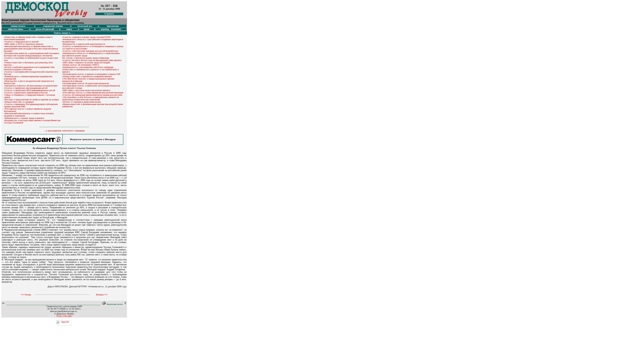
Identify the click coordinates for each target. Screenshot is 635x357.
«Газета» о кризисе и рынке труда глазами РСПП (86, 37)
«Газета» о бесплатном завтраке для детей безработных (90, 51)
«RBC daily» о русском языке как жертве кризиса (86, 90)
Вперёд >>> (101, 295)
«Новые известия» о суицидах (19, 102)
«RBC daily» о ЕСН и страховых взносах (23, 44)
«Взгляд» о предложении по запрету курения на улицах (31, 100)
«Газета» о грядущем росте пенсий (21, 42)
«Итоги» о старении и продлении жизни (81, 102)
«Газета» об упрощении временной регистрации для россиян (92, 95)
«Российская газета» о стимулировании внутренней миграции (92, 93)
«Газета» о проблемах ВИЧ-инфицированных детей (29, 90)
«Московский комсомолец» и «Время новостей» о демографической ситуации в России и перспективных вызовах (31, 48)
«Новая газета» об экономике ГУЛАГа (80, 65)
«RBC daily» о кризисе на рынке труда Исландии (86, 62)
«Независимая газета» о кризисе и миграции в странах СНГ (91, 74)
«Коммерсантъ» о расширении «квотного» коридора (87, 67)
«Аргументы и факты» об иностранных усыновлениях (31, 86)
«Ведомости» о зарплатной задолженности (83, 44)
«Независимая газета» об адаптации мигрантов (85, 83)
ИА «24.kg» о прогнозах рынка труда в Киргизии (85, 58)
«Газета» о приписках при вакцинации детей (25, 88)
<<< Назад (26, 295)
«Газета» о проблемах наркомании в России (25, 93)
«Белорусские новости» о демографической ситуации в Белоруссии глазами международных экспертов (31, 54)
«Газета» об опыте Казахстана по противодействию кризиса (92, 60)
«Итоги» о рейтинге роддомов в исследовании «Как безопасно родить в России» (29, 68)
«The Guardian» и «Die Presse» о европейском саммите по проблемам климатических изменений (90, 98)
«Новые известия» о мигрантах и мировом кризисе (87, 76)
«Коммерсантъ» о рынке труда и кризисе (24, 118)
